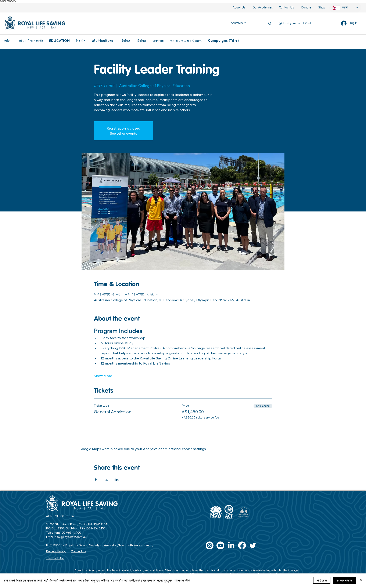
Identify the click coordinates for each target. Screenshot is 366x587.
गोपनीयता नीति (182, 580)
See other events (123, 133)
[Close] (360, 580)
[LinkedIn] (231, 545)
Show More (103, 376)
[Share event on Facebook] (96, 479)
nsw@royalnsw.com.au (71, 537)
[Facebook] (242, 545)
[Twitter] (253, 545)
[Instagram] (210, 545)
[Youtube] (220, 545)
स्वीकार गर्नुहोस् (344, 580)
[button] (8, 41)
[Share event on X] (106, 479)
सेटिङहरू (322, 580)
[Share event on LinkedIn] (117, 479)
